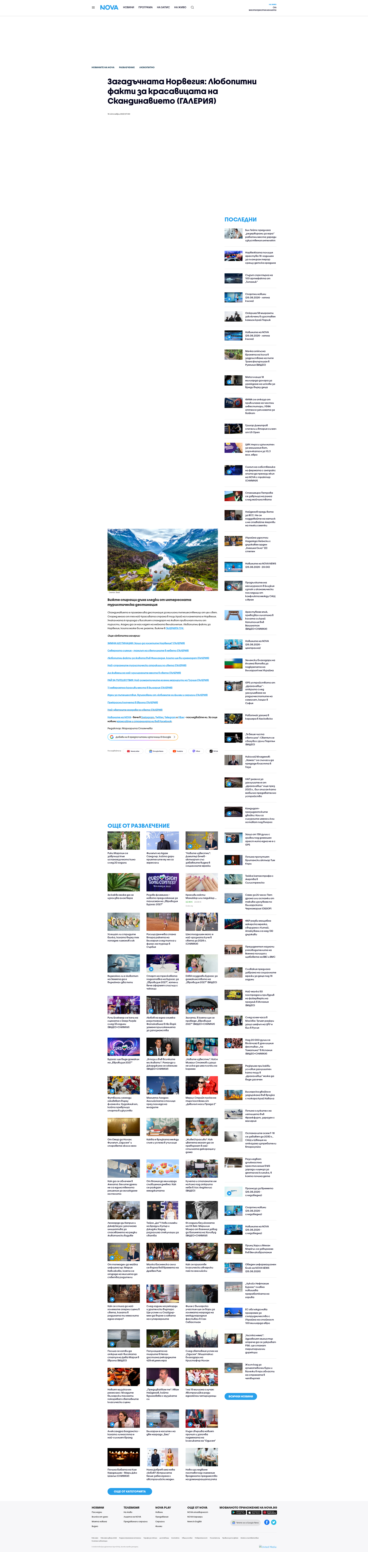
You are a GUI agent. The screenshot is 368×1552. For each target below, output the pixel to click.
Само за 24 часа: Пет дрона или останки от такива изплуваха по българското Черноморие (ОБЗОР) (259, 901)
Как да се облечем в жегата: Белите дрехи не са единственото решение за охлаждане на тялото (122, 1187)
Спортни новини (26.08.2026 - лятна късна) (257, 297)
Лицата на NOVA (132, 1516)
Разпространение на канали (130, 1538)
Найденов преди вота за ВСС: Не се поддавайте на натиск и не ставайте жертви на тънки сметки (260, 518)
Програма (145, 7)
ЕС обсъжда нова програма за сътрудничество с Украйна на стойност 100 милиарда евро (259, 1316)
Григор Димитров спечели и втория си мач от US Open (260, 429)
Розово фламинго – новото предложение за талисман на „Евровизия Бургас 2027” (162, 899)
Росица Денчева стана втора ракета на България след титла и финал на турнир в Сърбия (161, 940)
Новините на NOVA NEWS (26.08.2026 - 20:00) (260, 565)
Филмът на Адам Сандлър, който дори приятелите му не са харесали (160, 858)
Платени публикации (99, 1541)
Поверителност (201, 1538)
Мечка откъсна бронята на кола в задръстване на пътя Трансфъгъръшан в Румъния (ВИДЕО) (259, 358)
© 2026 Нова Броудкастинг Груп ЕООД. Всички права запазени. (115, 1547)
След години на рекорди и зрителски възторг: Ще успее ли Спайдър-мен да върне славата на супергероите (162, 1312)
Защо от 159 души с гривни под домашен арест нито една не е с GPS (260, 839)
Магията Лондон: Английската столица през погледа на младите (160, 1102)
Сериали (160, 1521)
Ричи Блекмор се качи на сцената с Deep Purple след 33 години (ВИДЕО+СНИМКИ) (123, 1022)
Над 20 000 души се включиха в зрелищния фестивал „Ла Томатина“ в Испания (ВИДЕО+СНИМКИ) (259, 1047)
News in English (194, 1521)
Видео (95, 1526)
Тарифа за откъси (150, 1538)
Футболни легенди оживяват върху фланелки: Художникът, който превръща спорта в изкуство (123, 1104)
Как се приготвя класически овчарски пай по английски (199, 1267)
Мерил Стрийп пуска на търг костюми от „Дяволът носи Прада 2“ (201, 1100)
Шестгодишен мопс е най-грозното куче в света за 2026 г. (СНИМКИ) (199, 939)
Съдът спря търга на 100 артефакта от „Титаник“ (259, 278)
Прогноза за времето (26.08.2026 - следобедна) (259, 1192)
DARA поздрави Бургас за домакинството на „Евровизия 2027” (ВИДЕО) (202, 979)
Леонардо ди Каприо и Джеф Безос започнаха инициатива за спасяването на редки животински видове (122, 1229)
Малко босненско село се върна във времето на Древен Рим (162, 1267)
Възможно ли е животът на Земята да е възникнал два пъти (123, 979)
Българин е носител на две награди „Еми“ (161, 1433)
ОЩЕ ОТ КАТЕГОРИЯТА (130, 1491)
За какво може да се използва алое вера (121, 896)
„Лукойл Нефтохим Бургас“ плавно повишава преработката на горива (257, 1290)
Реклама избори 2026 (109, 1538)
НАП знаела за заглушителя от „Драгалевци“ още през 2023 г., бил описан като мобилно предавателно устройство (260, 787)
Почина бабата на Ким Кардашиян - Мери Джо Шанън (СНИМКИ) (122, 1472)
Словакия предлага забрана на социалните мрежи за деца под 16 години (260, 974)
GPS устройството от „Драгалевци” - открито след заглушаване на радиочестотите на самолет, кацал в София (260, 692)
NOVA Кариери (195, 1516)
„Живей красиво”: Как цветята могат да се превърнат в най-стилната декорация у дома (200, 1145)
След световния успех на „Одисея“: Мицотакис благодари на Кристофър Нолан (202, 1356)
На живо (180, 7)
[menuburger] (93, 7)
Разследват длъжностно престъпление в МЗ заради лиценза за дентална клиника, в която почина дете (258, 1167)
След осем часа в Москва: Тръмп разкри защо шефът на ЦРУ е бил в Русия (259, 1022)
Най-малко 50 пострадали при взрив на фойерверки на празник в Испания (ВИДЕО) (259, 998)
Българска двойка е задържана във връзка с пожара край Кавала (260, 1095)
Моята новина (99, 1521)
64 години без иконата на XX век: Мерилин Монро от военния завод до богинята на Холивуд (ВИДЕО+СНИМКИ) (201, 1229)
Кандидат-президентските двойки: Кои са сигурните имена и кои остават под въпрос (259, 815)
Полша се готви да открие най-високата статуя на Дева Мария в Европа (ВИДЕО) (123, 1356)
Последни (97, 1512)
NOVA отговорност (197, 1512)
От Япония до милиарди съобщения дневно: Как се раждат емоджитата (161, 1186)
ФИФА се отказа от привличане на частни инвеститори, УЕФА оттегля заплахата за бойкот (260, 406)
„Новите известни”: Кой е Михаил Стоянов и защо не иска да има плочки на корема (202, 1064)
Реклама (95, 1538)
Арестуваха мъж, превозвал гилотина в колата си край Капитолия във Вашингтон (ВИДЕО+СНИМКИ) (259, 620)
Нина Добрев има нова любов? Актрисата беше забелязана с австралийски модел (160, 1474)
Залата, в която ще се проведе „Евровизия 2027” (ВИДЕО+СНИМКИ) (200, 1020)
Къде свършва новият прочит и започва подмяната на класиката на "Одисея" (201, 1436)
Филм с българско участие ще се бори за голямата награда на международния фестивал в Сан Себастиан (200, 1314)
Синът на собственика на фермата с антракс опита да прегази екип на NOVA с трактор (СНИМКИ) (260, 473)
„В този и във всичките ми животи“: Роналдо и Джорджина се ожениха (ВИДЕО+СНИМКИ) (161, 1064)
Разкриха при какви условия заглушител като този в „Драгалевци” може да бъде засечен (259, 1072)
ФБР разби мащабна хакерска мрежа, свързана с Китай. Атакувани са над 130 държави (259, 927)
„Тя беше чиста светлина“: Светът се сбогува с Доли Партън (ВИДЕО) (260, 739)
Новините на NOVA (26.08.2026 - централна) (257, 644)
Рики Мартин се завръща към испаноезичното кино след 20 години (121, 858)
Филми (158, 1526)
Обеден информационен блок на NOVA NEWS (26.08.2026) (260, 1268)
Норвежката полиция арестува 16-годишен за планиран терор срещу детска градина (260, 257)
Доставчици (164, 1538)
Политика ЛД (215, 1538)
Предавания (161, 1516)
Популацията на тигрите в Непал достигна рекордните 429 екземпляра (161, 1356)
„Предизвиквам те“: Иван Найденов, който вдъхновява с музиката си (162, 1394)
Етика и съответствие (250, 1538)
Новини (128, 7)
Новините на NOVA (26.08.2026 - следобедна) (257, 1230)
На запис (163, 7)
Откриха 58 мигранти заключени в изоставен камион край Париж (260, 316)
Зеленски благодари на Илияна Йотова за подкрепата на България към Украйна (260, 665)
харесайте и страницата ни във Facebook (144, 721)
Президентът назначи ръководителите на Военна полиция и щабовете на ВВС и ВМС (260, 951)
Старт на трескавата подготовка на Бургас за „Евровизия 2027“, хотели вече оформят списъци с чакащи (162, 982)
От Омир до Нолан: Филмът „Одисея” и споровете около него (122, 1142)
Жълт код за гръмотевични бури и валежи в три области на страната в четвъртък (260, 1371)
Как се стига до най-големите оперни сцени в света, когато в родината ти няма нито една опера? (124, 1312)
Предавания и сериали (135, 1521)
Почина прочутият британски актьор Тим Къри (260, 860)
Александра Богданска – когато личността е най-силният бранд (124, 1434)
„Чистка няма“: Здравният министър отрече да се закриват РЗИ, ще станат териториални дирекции (260, 1344)
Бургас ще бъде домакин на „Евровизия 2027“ (123, 1061)
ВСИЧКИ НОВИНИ (241, 1396)
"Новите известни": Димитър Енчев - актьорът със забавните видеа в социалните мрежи (198, 859)
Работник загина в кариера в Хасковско (259, 717)
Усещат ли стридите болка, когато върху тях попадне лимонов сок (123, 937)
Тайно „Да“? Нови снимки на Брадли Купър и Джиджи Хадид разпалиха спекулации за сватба (162, 1229)
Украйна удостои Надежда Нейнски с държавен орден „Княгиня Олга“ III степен (258, 544)
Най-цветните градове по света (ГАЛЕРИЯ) (135, 709)
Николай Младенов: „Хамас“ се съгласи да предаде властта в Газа (259, 761)
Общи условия (187, 1538)
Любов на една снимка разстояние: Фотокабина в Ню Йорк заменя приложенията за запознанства (161, 1024)
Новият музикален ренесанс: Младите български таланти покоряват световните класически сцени (123, 1395)
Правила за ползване (230, 1538)
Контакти (175, 1538)
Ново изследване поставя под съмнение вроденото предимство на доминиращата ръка (201, 1474)
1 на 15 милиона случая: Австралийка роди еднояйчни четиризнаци (201, 1392)
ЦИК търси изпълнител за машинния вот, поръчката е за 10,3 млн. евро (260, 449)
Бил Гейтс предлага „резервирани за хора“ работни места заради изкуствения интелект (260, 235)
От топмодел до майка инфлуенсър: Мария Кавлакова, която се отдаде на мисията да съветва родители (123, 1270)
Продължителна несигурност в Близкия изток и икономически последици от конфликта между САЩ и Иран (260, 591)
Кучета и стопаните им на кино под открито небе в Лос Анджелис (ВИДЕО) (201, 1186)
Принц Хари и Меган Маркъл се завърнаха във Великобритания (259, 1249)
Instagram (147, 717)
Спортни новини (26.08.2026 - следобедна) (255, 1211)
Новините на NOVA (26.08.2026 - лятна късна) (257, 335)
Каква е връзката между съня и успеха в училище (162, 1141)
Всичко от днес (100, 1516)
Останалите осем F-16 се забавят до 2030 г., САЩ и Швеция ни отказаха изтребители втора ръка (260, 1140)
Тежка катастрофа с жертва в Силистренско (259, 879)
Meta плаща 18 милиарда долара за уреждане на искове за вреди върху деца (260, 382)
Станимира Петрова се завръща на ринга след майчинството (259, 496)
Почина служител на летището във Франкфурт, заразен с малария (260, 1115)
